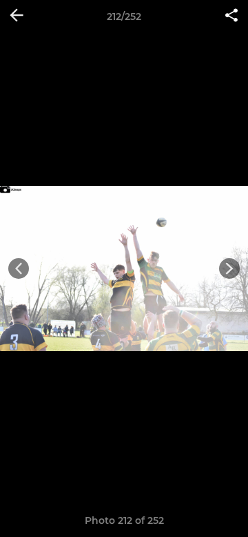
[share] (231, 16)
